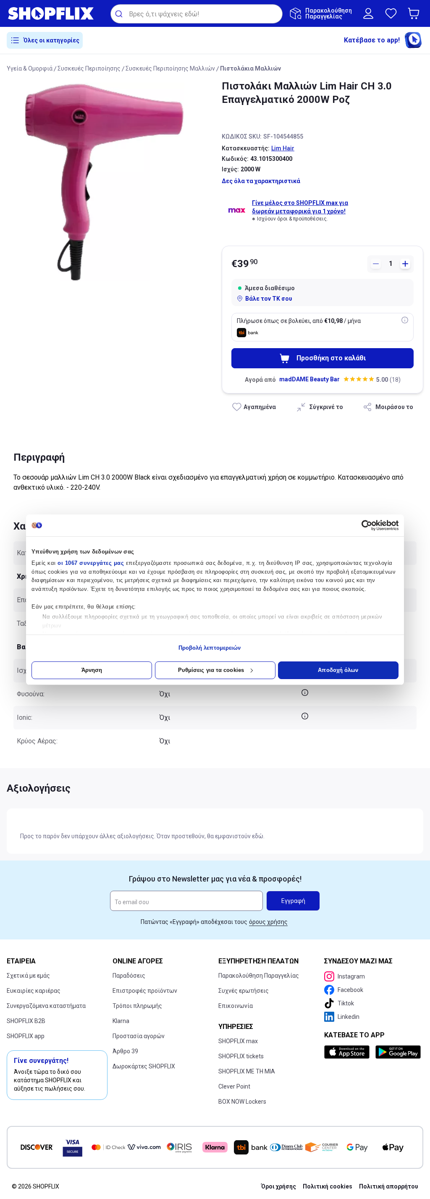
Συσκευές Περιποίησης (89, 68)
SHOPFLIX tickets (241, 1056)
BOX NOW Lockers (242, 1101)
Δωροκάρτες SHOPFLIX (144, 1066)
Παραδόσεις (129, 975)
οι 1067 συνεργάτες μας (91, 563)
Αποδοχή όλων (338, 670)
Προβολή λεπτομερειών (209, 648)
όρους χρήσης (268, 921)
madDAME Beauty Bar (309, 379)
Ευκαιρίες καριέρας (33, 990)
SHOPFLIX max (238, 1041)
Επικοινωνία (235, 1005)
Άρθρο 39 (125, 1051)
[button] (415, 13)
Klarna (121, 1021)
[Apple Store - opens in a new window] (348, 1052)
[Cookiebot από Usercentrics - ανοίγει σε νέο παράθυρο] (362, 525)
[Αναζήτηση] (120, 14)
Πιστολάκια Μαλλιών (250, 68)
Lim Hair (282, 148)
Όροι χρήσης (278, 1186)
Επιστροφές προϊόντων (145, 990)
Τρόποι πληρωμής (137, 1005)
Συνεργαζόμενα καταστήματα (46, 1005)
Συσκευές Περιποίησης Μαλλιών (170, 68)
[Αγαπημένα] (391, 13)
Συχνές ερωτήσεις (243, 990)
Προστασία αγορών (139, 1036)
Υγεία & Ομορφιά (29, 68)
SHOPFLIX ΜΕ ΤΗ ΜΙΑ (246, 1071)
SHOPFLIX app (26, 1036)
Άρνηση (91, 670)
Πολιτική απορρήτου (388, 1186)
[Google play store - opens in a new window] (397, 1052)
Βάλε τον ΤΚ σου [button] (268, 298)
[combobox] (196, 14)
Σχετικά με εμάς (28, 975)
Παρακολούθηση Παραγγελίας (258, 975)
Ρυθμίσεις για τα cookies (211, 670)
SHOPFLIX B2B (26, 1021)
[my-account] (368, 13)
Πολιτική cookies (327, 1186)
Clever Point (234, 1086)
